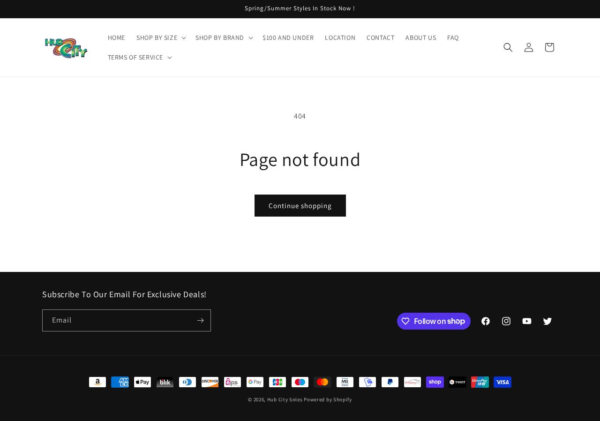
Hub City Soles (285, 399)
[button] (160, 37)
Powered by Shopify (328, 399)
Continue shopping (300, 205)
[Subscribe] (200, 320)
